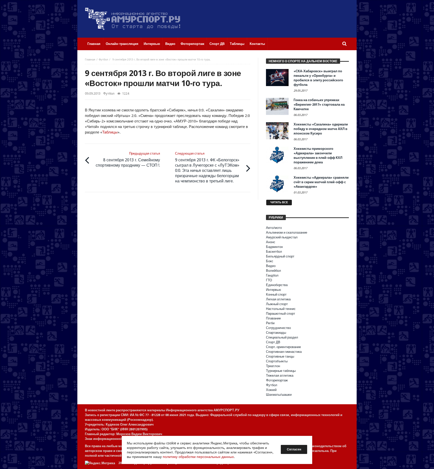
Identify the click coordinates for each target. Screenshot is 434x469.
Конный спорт (276, 294)
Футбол (103, 59)
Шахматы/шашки (279, 394)
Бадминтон (274, 247)
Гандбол (272, 275)
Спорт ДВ (273, 342)
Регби (270, 323)
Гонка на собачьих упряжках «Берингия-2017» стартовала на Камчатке (319, 104)
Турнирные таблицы (281, 371)
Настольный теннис (281, 309)
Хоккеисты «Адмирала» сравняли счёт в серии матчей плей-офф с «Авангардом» (321, 182)
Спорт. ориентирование (283, 347)
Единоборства (277, 285)
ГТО (269, 280)
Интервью (273, 290)
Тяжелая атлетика (279, 375)
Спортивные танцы (280, 356)
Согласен (294, 449)
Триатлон (273, 366)
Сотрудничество (278, 328)
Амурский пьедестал (282, 237)
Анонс (270, 242)
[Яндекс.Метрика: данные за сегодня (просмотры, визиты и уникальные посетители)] (100, 463)
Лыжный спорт (277, 304)
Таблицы (110, 132)
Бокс (269, 261)
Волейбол (273, 271)
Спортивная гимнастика (284, 352)
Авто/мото (274, 228)
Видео (271, 266)
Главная (90, 59)
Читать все (279, 202)
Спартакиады (276, 332)
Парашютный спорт (280, 313)
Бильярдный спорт (280, 256)
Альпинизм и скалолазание (286, 232)
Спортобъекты (277, 361)
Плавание (273, 318)
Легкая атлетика (278, 299)
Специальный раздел (282, 337)
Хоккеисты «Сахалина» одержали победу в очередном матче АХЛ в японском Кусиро (321, 128)
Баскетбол (274, 251)
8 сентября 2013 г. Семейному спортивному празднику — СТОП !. (128, 160)
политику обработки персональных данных (198, 457)
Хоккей (271, 390)
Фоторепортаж (277, 380)
